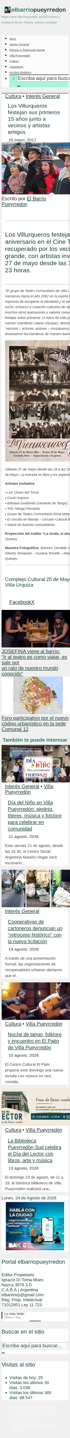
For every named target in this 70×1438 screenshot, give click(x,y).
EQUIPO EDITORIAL (33, 1408)
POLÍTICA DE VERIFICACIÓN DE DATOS (31, 1424)
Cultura (13, 61)
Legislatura (16, 66)
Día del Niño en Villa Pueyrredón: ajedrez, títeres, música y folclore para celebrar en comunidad (35, 816)
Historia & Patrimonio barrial (27, 50)
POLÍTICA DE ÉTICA (32, 1413)
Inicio (12, 38)
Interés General (19, 44)
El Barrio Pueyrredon (24, 201)
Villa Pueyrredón (19, 55)
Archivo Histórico (20, 72)
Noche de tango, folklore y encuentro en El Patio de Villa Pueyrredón (34, 1040)
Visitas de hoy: (23, 1377)
